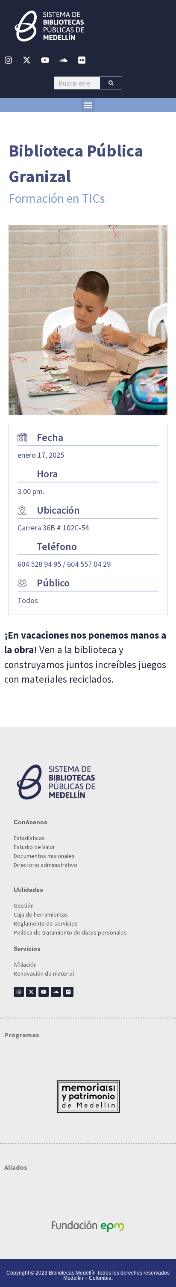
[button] (88, 105)
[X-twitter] (26, 60)
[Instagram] (8, 60)
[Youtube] (45, 60)
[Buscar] (111, 83)
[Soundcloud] (63, 60)
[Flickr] (81, 60)
